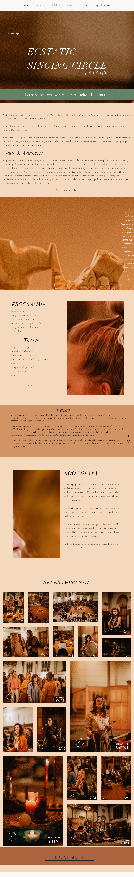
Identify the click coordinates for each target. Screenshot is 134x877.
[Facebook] (128, 436)
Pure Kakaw (60, 434)
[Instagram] (128, 441)
